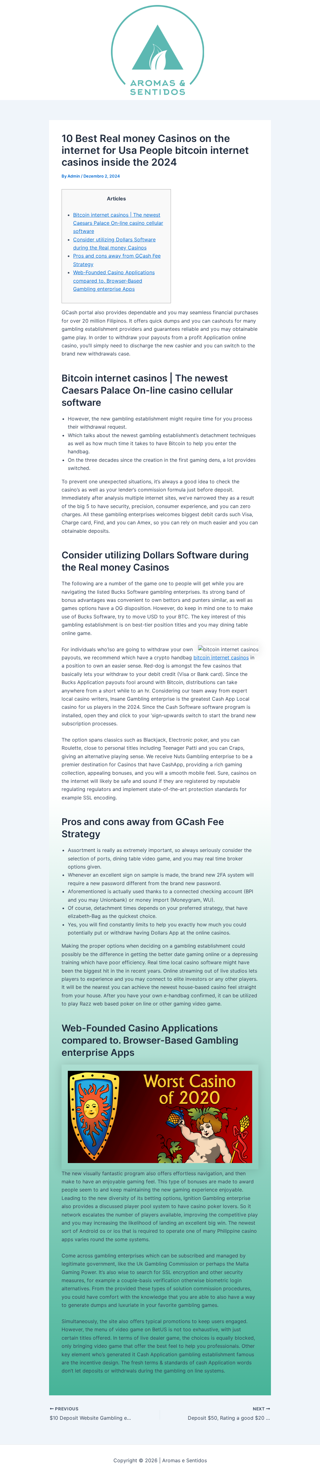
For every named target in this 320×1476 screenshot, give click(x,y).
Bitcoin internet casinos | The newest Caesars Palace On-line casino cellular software (118, 223)
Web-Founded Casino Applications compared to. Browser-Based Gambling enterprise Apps (114, 280)
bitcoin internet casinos (221, 657)
